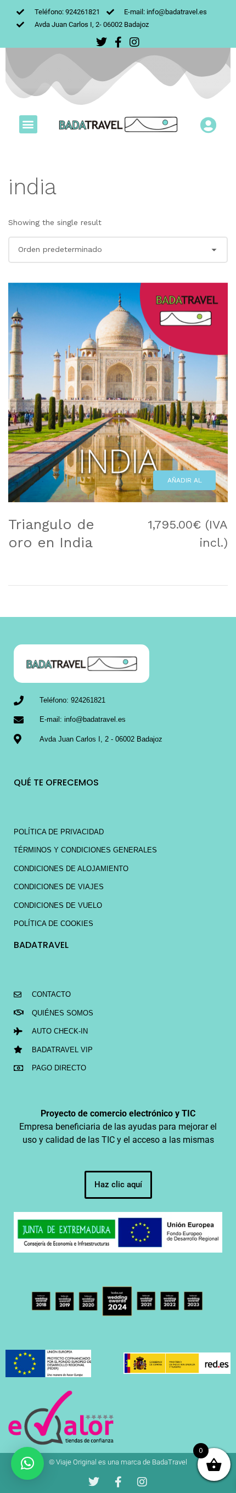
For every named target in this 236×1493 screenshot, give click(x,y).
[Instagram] (134, 42)
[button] (28, 124)
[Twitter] (101, 42)
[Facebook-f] (118, 42)
